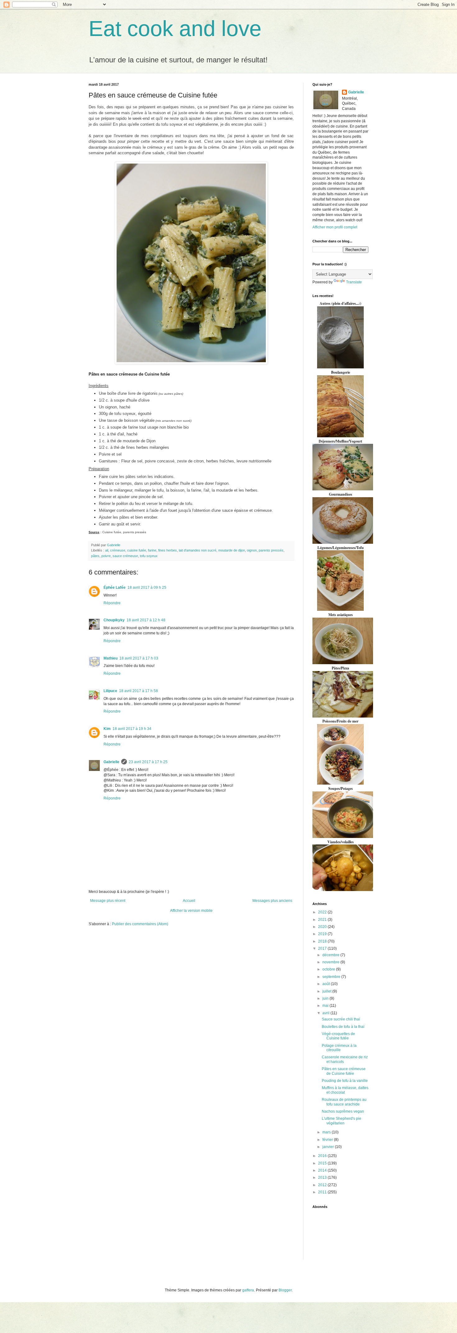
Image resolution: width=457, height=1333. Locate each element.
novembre (331, 962)
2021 (323, 919)
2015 (323, 1163)
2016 (323, 1156)
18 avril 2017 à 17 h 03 (138, 658)
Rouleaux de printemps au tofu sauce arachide (344, 1101)
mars (327, 1132)
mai (326, 1005)
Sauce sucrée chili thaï (341, 1019)
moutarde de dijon (231, 550)
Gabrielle (111, 762)
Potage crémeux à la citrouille (339, 1047)
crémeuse (117, 550)
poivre (106, 556)
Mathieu (111, 658)
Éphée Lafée (115, 587)
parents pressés (271, 550)
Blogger (285, 1290)
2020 (323, 927)
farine (152, 550)
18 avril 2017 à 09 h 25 (146, 587)
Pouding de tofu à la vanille (345, 1081)
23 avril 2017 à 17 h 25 (148, 762)
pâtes (95, 556)
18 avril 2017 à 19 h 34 (132, 729)
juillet (327, 991)
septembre (331, 977)
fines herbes (167, 550)
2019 (323, 934)
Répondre (112, 603)
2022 (323, 912)
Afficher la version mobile (191, 910)
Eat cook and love (175, 28)
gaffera (248, 1290)
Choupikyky (114, 620)
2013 (323, 1177)
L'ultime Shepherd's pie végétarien (341, 1120)
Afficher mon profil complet (334, 227)
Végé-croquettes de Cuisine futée (338, 1036)
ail (106, 550)
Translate (354, 282)
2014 (323, 1170)
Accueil (189, 900)
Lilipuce (110, 691)
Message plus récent (107, 900)
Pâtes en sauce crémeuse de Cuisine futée (344, 1071)
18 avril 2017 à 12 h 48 (146, 620)
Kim (107, 729)
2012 (323, 1185)
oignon (252, 550)
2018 (323, 941)
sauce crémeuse (125, 556)
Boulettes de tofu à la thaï (343, 1027)
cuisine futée (136, 550)
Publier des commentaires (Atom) (140, 924)
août (326, 984)
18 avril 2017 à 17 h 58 (138, 691)
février (328, 1139)
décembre (331, 955)
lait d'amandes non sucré (197, 550)
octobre (329, 969)
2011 (323, 1192)
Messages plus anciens (272, 900)
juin (326, 998)
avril (326, 1013)
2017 (323, 948)
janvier (328, 1147)
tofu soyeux (149, 556)
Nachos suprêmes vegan (343, 1111)
